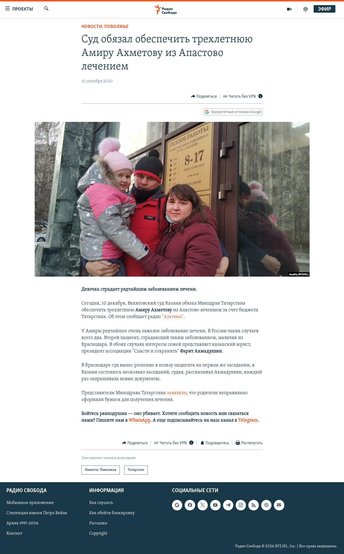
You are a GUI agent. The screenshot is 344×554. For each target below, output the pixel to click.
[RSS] (253, 505)
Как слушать (101, 503)
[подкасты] (306, 9)
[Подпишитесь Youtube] (215, 505)
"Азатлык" (173, 317)
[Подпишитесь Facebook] (190, 505)
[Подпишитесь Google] (177, 505)
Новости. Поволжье (104, 26)
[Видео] (289, 9)
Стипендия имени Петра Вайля (36, 513)
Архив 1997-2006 (22, 523)
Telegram (248, 420)
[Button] (204, 96)
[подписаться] (279, 505)
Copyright (98, 534)
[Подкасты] (266, 505)
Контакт (14, 534)
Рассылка (98, 523)
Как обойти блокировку (112, 513)
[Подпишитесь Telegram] (228, 505)
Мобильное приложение (30, 503)
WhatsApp (139, 420)
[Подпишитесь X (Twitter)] (203, 505)
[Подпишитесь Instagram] (241, 505)
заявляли (177, 393)
